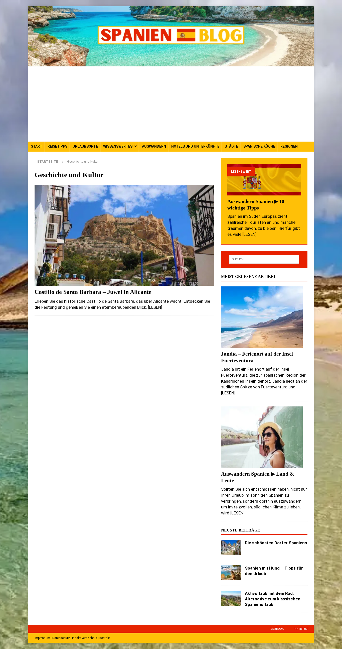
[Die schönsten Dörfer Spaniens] (231, 547)
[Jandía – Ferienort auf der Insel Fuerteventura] (264, 317)
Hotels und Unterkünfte (195, 146)
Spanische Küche (259, 146)
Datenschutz (61, 638)
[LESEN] (155, 307)
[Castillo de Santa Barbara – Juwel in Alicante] (124, 235)
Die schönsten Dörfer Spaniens (276, 542)
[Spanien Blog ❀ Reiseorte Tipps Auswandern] (171, 63)
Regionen (289, 146)
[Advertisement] (171, 104)
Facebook (277, 628)
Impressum (42, 638)
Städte (231, 146)
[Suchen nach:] (264, 259)
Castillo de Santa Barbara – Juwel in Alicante (93, 292)
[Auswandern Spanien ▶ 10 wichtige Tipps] (264, 179)
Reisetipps (57, 146)
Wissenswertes (117, 146)
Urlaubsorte (85, 146)
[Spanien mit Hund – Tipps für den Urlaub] (231, 572)
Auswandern (154, 146)
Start (36, 146)
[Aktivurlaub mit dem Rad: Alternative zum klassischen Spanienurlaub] (231, 598)
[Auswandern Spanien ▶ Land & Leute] (264, 437)
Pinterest (301, 628)
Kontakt (104, 638)
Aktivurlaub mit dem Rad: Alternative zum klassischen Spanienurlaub (272, 599)
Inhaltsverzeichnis (84, 638)
